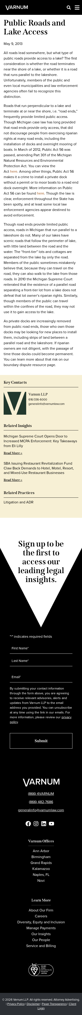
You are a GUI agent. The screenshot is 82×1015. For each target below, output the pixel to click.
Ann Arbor (41, 851)
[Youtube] (51, 823)
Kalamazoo (41, 868)
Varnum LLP (38, 394)
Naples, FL (41, 874)
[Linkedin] (43, 823)
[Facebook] (28, 823)
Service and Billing (41, 945)
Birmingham (41, 856)
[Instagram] (36, 823)
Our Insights (41, 934)
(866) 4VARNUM (41, 793)
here (13, 171)
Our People (41, 939)
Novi (41, 880)
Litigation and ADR (18, 502)
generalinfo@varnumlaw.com (46, 404)
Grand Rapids (41, 862)
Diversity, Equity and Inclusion (41, 922)
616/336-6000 (37, 399)
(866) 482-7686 (41, 801)
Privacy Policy (16, 1004)
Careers (41, 916)
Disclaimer (33, 1004)
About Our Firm (41, 910)
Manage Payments (41, 928)
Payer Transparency (54, 1004)
